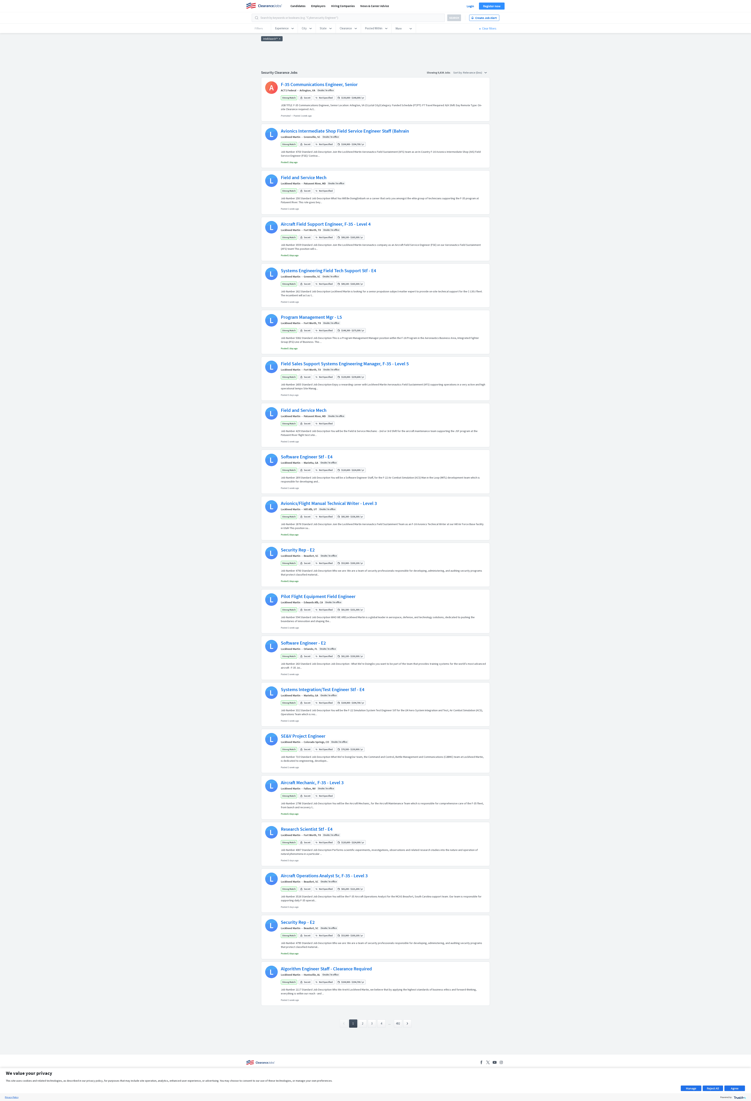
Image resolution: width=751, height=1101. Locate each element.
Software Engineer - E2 (303, 643)
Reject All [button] (713, 1088)
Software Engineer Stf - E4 (306, 457)
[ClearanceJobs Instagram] (501, 1062)
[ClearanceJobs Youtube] (494, 1062)
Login (470, 6)
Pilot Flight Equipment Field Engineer (318, 596)
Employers (318, 6)
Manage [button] (691, 1088)
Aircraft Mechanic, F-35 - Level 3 (312, 783)
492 (398, 1023)
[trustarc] (739, 1097)
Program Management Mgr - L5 (311, 317)
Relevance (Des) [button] (473, 72)
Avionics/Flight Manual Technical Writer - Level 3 (329, 503)
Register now (491, 6)
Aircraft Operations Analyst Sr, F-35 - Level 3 (324, 876)
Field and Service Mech (303, 177)
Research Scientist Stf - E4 (306, 829)
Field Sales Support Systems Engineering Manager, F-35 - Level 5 (345, 364)
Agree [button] (734, 1088)
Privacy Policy (12, 1097)
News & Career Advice (374, 6)
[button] (284, 28)
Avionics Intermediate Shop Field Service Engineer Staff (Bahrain (345, 131)
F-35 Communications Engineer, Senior (319, 84)
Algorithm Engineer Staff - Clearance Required (326, 969)
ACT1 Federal (288, 90)
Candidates (297, 6)
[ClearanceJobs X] (488, 1062)
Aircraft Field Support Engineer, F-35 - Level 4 (326, 224)
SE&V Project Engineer (303, 736)
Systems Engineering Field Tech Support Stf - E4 (328, 271)
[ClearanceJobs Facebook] (481, 1062)
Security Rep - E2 (298, 550)
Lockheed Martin (290, 137)
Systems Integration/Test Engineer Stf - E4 (322, 689)
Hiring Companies (343, 6)
